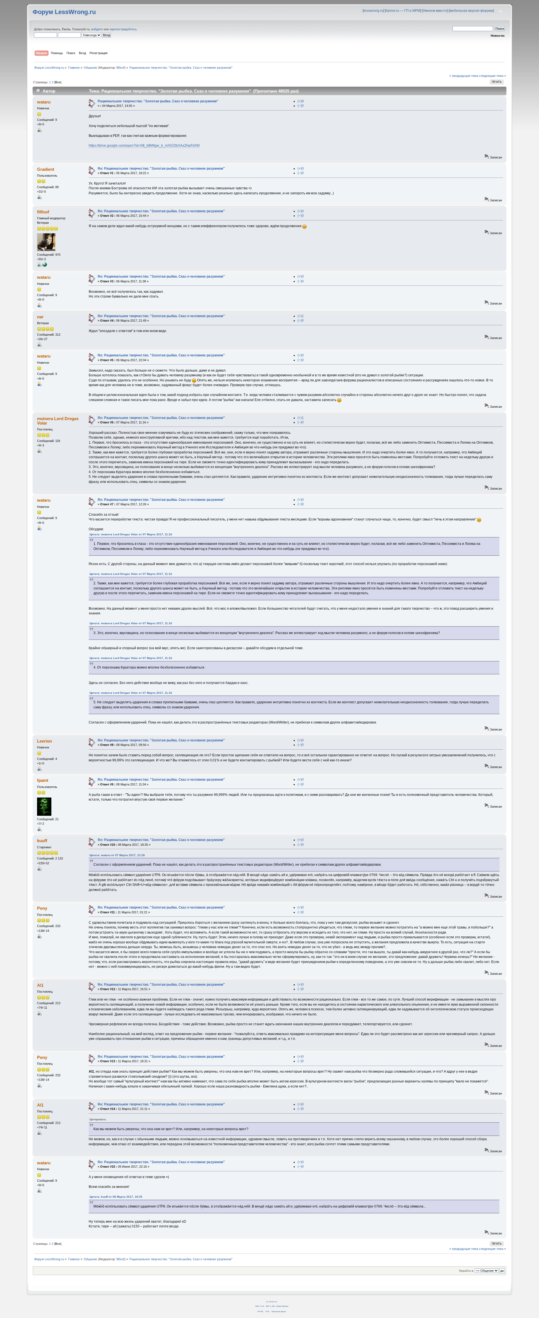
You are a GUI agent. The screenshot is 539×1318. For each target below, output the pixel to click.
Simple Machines (282, 1306)
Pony (42, 908)
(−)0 (301, 106)
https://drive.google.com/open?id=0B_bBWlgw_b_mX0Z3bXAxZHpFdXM (144, 146)
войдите (97, 29)
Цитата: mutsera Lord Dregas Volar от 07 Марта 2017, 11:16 (131, 534)
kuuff (42, 840)
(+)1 (301, 316)
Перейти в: (466, 1270)
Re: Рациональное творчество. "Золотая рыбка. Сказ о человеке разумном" (161, 168)
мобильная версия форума (471, 11)
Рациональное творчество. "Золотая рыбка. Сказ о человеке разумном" (158, 101)
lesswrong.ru (373, 11)
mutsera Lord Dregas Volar (58, 420)
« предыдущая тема (463, 75)
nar (40, 316)
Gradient (45, 169)
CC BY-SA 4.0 (271, 1302)
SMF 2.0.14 (259, 1306)
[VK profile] (44, 265)
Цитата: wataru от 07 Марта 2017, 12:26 (117, 855)
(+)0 (301, 168)
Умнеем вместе (435, 11)
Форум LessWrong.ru (64, 11)
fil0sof (120, 67)
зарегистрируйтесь (123, 29)
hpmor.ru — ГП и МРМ (403, 11)
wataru (44, 102)
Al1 (40, 985)
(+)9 (301, 101)
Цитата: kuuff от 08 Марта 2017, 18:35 (116, 1196)
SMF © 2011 (270, 1306)
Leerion (44, 741)
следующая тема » (492, 75)
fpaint (42, 780)
